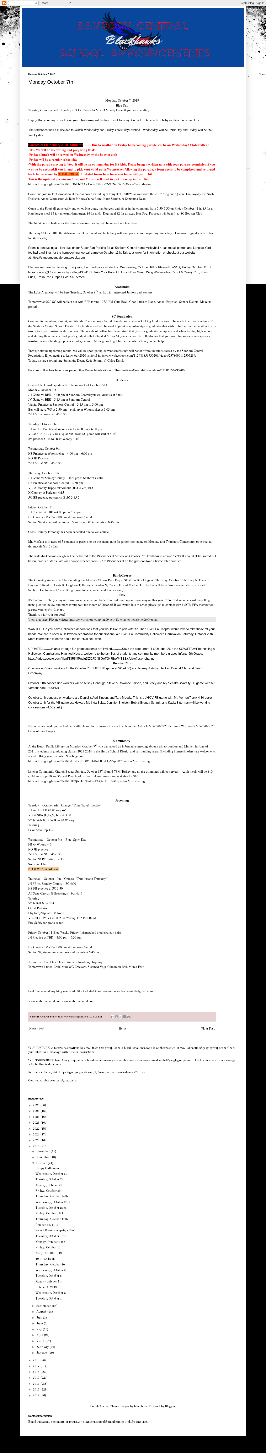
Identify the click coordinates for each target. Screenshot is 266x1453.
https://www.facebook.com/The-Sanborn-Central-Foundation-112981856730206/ (131, 370)
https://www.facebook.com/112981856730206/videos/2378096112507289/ (147, 355)
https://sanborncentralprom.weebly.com (58, 257)
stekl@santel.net (136, 1421)
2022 (36, 1128)
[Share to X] (120, 1017)
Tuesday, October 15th (51, 1236)
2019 (36, 1146)
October (42, 1163)
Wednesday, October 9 (51, 1270)
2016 (36, 1372)
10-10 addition (45, 1259)
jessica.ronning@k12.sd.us (45, 609)
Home (123, 1028)
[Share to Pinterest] (128, 1017)
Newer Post (36, 1028)
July (39, 1317)
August (41, 1311)
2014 (36, 1383)
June (40, 1323)
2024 (36, 1117)
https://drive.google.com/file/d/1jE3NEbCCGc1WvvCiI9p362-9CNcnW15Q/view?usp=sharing (90, 184)
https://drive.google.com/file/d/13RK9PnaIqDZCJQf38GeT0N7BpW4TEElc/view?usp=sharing (91, 658)
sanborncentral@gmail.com (135, 991)
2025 (36, 1111)
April (40, 1335)
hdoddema (141, 1406)
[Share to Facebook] (124, 1017)
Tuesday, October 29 (49, 1179)
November (43, 1157)
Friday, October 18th (50, 1213)
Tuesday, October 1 (49, 1298)
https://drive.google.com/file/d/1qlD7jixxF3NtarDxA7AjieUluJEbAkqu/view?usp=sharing (86, 781)
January (42, 1352)
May (39, 1329)
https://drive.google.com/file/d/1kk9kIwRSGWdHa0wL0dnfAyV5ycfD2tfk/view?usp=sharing (89, 761)
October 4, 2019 (46, 1287)
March (40, 1341)
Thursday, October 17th (52, 1219)
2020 (36, 1140)
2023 (36, 1122)
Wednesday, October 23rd (53, 1202)
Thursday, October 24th (52, 1196)
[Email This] (113, 1017)
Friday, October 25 (48, 1190)
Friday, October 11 (48, 1247)
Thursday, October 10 (50, 1264)
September (44, 1306)
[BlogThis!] (117, 1017)
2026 (36, 1105)
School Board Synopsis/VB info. (56, 1230)
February (42, 1347)
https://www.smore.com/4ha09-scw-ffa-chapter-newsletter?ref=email (113, 619)
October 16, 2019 (47, 1225)
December (43, 1151)
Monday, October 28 (49, 1185)
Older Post (208, 1028)
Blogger (170, 1406)
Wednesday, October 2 (51, 1292)
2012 (36, 1395)
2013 (36, 1389)
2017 (36, 1366)
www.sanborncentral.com (77, 1001)
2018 (36, 1360)
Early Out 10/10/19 (49, 1253)
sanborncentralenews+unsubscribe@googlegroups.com (155, 1060)
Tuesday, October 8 (49, 1275)
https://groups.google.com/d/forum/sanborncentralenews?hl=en (102, 1072)
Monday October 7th (49, 1281)
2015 (36, 1377)
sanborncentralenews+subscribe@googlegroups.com (191, 1048)
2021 (36, 1134)
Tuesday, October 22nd (51, 1207)
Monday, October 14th (50, 1242)
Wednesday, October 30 (51, 1173)
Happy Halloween (47, 1168)
